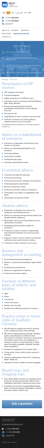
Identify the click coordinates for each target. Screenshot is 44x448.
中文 (25, 13)
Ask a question (22, 403)
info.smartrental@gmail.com (12, 424)
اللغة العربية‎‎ (19, 13)
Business (14, 30)
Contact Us (6, 37)
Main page (5, 79)
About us (5, 30)
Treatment (25, 30)
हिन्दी (29, 13)
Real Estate (6, 33)
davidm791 (8, 24)
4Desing (14, 442)
